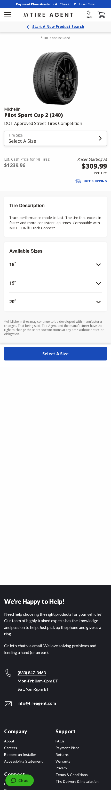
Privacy (61, 768)
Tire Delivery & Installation (77, 781)
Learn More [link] (87, 4)
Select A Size (55, 354)
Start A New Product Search (58, 26)
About (9, 741)
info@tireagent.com (37, 703)
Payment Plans (68, 748)
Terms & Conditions (72, 774)
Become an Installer (20, 754)
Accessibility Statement (23, 761)
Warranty (63, 761)
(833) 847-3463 (32, 672)
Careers (10, 748)
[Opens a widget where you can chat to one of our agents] (19, 780)
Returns (62, 754)
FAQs (60, 741)
